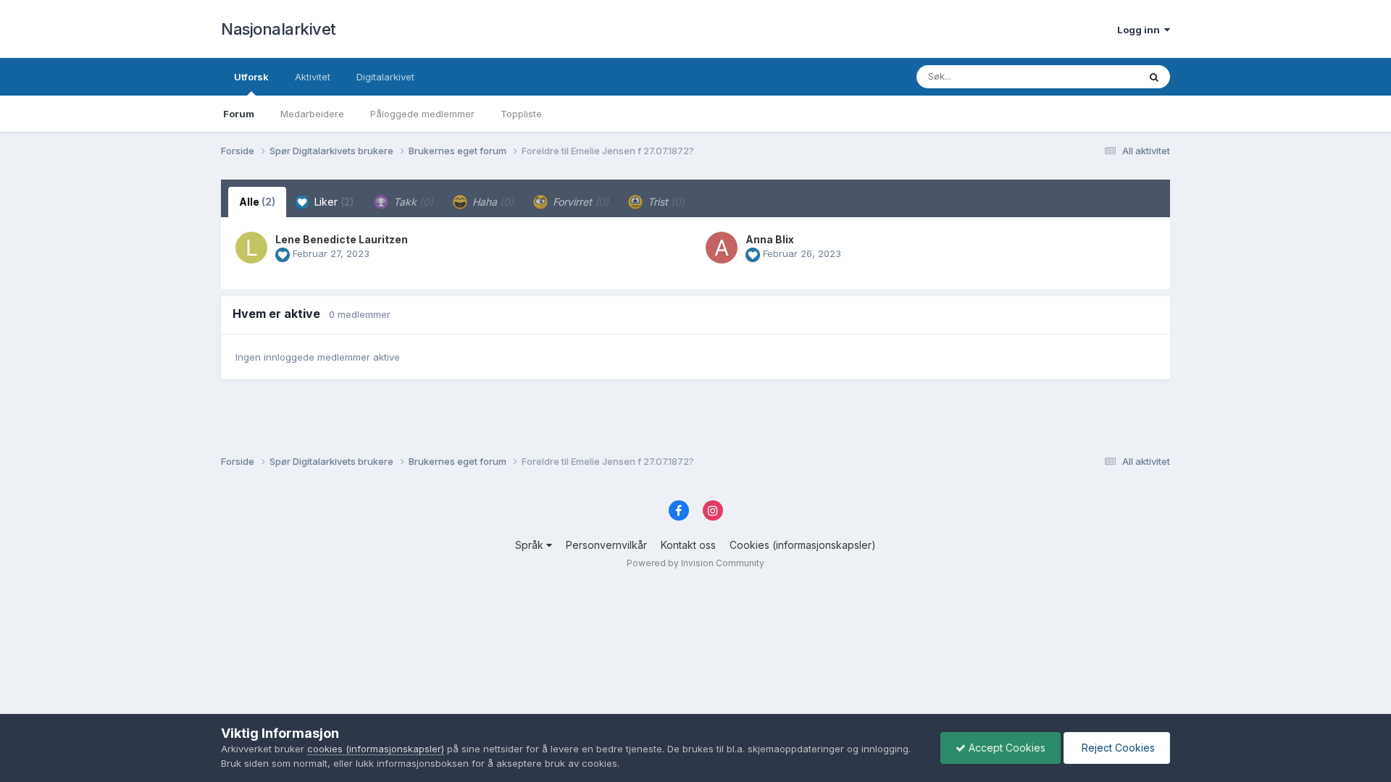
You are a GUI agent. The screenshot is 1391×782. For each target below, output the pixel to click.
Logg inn (1140, 29)
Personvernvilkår (606, 545)
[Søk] (1154, 76)
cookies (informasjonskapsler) (375, 748)
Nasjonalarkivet (278, 29)
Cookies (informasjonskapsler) (803, 545)
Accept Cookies (1005, 747)
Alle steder (1095, 76)
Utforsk (251, 77)
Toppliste (521, 113)
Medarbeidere (312, 113)
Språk (530, 545)
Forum (238, 113)
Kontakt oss (688, 545)
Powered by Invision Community (695, 563)
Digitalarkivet (385, 77)
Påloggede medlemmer (422, 113)
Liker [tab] (333, 202)
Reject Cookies (1117, 747)
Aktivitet (312, 77)
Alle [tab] (257, 202)
